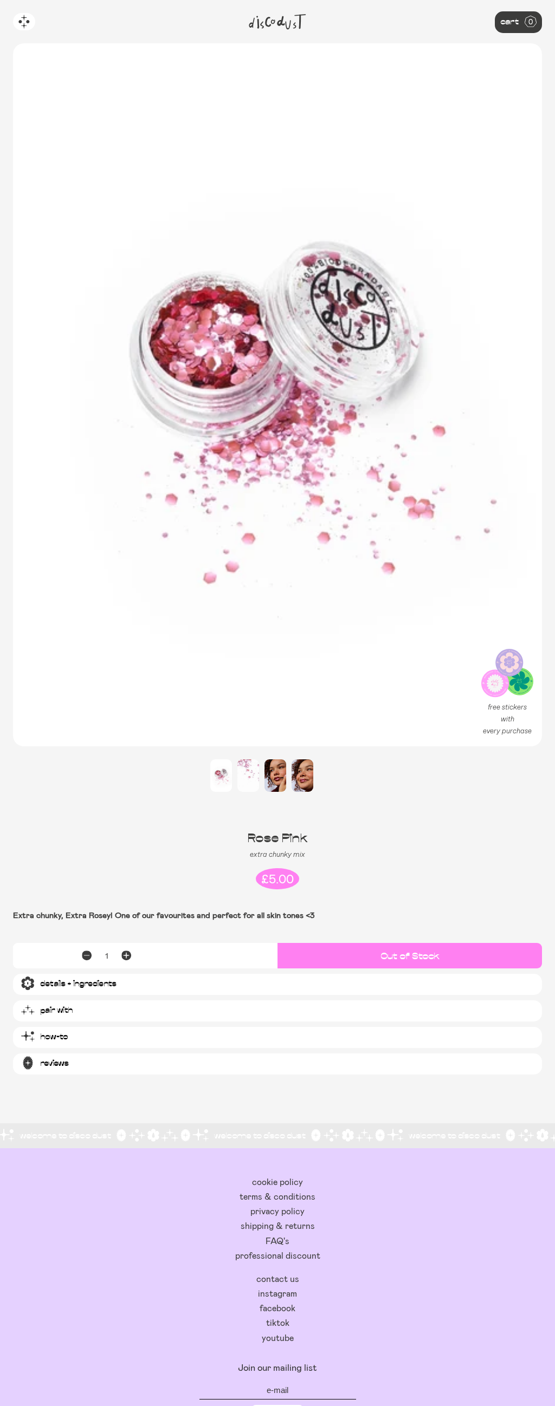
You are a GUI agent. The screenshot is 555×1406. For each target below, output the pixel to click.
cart (516, 21)
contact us (277, 1278)
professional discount (277, 1255)
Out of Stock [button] (410, 955)
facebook (277, 1308)
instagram (277, 1293)
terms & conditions (277, 1196)
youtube (278, 1337)
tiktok (277, 1322)
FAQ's (277, 1240)
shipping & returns (278, 1225)
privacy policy (277, 1211)
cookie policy (277, 1181)
